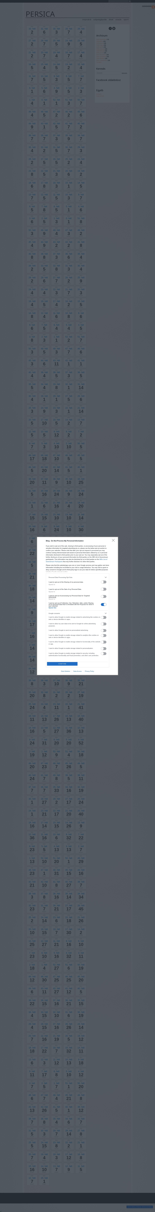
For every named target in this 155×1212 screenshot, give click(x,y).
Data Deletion (65, 671)
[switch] (103, 582)
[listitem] (77, 577)
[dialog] (77, 606)
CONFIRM (62, 664)
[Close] (114, 541)
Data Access (77, 671)
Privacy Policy (89, 671)
